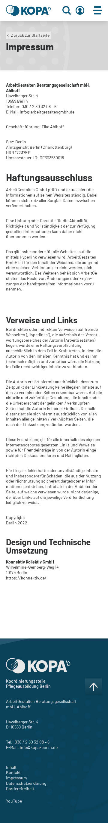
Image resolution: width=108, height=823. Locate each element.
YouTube (14, 800)
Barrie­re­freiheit (20, 788)
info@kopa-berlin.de (39, 747)
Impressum (16, 777)
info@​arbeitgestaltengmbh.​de (47, 111)
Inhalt (11, 767)
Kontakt (13, 772)
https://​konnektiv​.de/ (26, 577)
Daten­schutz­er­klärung (26, 783)
